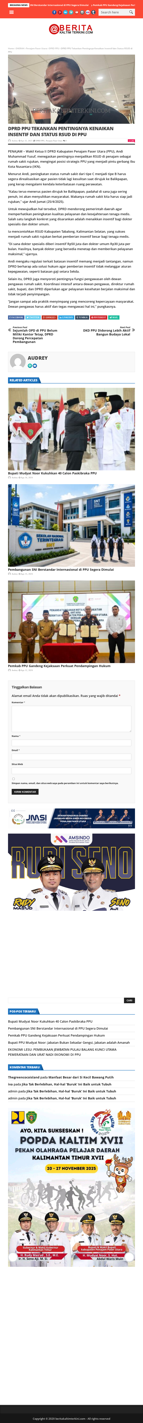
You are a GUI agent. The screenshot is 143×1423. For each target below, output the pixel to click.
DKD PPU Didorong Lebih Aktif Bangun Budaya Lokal (106, 331)
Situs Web (17, 764)
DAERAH (20, 48)
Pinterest (100, 317)
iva (10, 1084)
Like (132, 140)
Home (11, 48)
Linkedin (67, 317)
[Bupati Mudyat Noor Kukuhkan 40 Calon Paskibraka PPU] (71, 429)
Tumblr (83, 317)
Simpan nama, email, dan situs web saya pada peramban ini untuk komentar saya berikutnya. (65, 783)
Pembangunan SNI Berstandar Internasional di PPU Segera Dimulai (61, 569)
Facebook (17, 317)
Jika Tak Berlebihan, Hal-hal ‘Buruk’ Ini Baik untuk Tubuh (66, 1084)
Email (16, 750)
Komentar (18, 702)
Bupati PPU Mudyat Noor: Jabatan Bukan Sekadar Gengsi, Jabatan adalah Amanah (69, 1042)
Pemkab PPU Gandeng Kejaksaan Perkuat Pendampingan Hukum (93, 5)
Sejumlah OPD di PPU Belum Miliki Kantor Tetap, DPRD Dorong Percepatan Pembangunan (35, 335)
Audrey (15, 141)
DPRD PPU (54, 48)
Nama (16, 736)
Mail (115, 317)
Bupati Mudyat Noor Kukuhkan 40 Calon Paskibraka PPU (52, 473)
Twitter (34, 317)
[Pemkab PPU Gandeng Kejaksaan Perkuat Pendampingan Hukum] (71, 622)
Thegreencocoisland (23, 1077)
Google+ (51, 317)
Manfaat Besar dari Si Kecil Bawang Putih (81, 1077)
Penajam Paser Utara (36, 48)
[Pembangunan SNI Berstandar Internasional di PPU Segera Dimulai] (71, 525)
